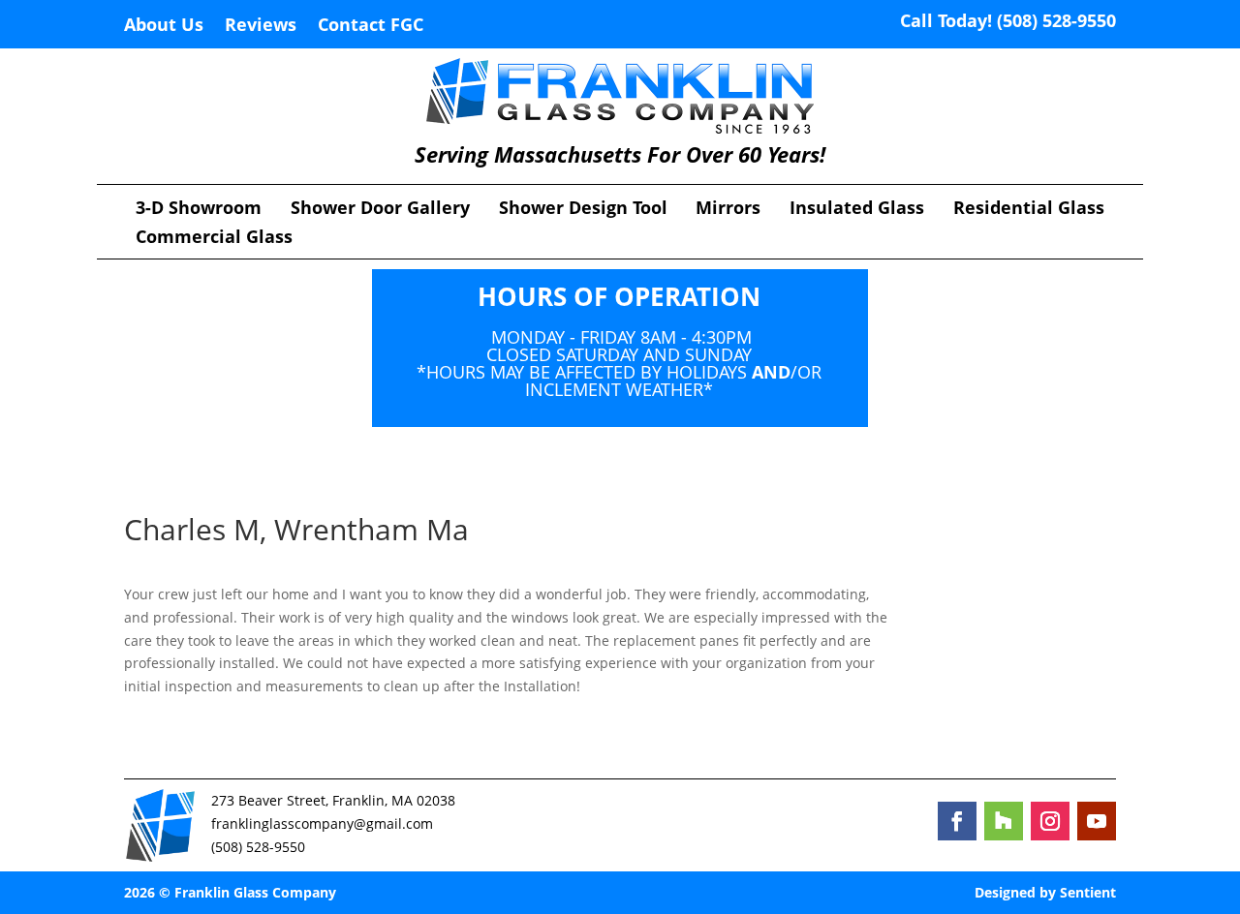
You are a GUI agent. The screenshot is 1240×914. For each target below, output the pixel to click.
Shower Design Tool (583, 209)
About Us (163, 26)
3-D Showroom (199, 209)
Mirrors (728, 209)
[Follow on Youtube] (1096, 821)
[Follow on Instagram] (1050, 821)
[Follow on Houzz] (1003, 821)
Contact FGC (370, 26)
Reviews (260, 26)
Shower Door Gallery (380, 209)
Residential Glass (1028, 209)
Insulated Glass (857, 209)
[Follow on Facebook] (957, 821)
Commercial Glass (214, 238)
